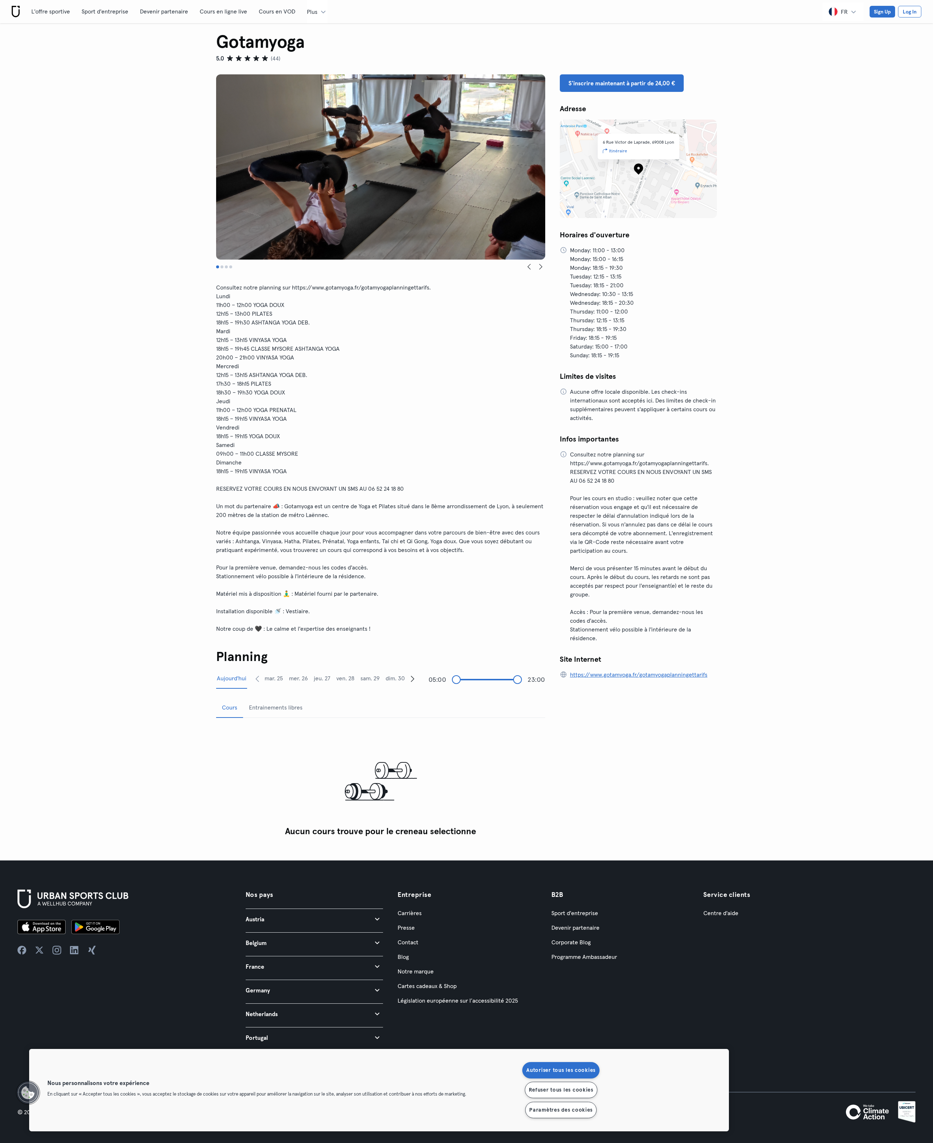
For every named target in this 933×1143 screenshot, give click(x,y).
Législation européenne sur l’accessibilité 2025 (458, 1000)
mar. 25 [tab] (274, 678)
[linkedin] (74, 950)
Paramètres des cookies (561, 1110)
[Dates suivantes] (412, 678)
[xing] (91, 950)
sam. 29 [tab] (370, 678)
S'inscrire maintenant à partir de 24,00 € (622, 83)
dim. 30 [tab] (395, 678)
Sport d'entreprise (105, 11)
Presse (406, 927)
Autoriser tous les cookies (561, 1070)
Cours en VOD (277, 11)
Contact (408, 942)
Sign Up (882, 11)
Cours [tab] (229, 707)
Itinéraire (618, 150)
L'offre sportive (50, 11)
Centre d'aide (720, 913)
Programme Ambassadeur (584, 956)
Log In (910, 11)
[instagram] (56, 950)
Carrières (410, 913)
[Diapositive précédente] (529, 267)
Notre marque (416, 971)
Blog (403, 956)
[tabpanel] (380, 782)
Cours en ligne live (223, 11)
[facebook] (21, 950)
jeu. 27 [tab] (322, 678)
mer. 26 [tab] (298, 678)
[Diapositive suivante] (540, 267)
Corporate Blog (571, 942)
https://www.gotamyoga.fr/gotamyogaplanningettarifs (638, 674)
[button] (314, 919)
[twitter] (39, 950)
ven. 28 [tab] (345, 678)
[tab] (217, 266)
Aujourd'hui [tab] (231, 678)
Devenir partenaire (164, 11)
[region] (379, 1090)
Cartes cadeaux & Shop (427, 986)
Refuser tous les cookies (561, 1089)
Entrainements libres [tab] (275, 707)
